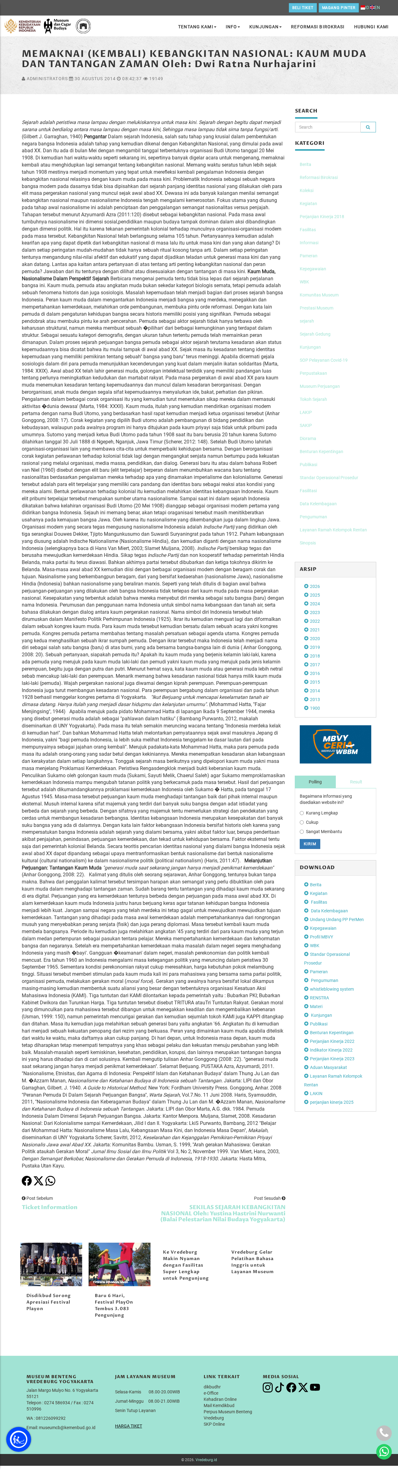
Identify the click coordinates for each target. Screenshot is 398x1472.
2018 (315, 655)
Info (231, 26)
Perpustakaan (313, 373)
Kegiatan (308, 203)
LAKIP (306, 412)
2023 (315, 612)
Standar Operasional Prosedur (329, 477)
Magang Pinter (338, 8)
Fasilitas (308, 229)
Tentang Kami (195, 26)
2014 (315, 690)
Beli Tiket (302, 8)
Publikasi (308, 464)
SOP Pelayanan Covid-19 (324, 360)
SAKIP (306, 425)
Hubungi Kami (371, 26)
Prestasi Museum (316, 307)
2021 (315, 629)
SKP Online (214, 1424)
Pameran (308, 255)
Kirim (310, 843)
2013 (315, 699)
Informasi (309, 242)
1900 (315, 708)
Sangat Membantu (324, 831)
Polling (315, 781)
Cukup (312, 822)
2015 (315, 682)
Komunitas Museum (319, 294)
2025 (315, 595)
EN (377, 7)
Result (356, 781)
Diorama (308, 438)
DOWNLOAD (317, 867)
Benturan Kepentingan (321, 451)
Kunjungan (264, 26)
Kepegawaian (313, 268)
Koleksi (306, 190)
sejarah (307, 321)
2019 (315, 647)
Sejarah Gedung (315, 334)
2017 (315, 664)
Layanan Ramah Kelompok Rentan (333, 529)
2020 (315, 638)
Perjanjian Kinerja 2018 (322, 216)
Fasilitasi (308, 490)
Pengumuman (313, 516)
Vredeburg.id (206, 1460)
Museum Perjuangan (320, 386)
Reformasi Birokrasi (318, 26)
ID (367, 7)
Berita (305, 164)
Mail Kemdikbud (219, 1405)
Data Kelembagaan (318, 503)
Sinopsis (308, 542)
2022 (315, 621)
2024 (315, 603)
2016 (315, 673)
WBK (304, 281)
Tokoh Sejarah (313, 399)
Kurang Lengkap (322, 812)
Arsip (308, 569)
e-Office (211, 1393)
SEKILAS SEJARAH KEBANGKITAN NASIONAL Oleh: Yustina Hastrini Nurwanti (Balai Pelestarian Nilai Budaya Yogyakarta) (222, 1214)
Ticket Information (49, 1207)
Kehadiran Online (220, 1399)
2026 (315, 586)
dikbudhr (212, 1386)
